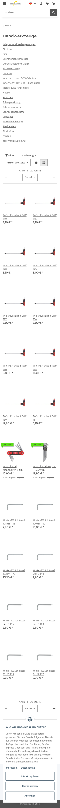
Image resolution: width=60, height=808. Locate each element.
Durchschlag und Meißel (16, 63)
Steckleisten (9, 126)
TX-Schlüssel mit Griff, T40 (15, 367)
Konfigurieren (30, 786)
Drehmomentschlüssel (15, 58)
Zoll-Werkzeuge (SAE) (14, 140)
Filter (11, 155)
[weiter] (54, 177)
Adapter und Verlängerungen (19, 44)
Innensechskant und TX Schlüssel (21, 82)
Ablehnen (30, 795)
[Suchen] (53, 12)
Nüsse (6, 92)
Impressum (12, 767)
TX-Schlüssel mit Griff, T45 (45, 367)
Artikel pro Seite (16, 162)
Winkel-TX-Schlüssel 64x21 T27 (44, 672)
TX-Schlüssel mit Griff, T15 (45, 217)
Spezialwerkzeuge (13, 121)
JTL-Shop (36, 803)
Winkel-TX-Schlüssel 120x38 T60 (44, 521)
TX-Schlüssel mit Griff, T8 (45, 418)
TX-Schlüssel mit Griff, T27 (15, 317)
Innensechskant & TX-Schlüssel (20, 78)
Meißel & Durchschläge (16, 87)
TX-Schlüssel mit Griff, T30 (45, 317)
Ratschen (8, 97)
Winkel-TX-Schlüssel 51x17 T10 (44, 572)
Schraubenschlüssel (14, 111)
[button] (41, 3)
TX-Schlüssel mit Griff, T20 (15, 267)
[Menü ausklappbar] (4, 2)
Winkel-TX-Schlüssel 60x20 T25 (14, 672)
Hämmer (7, 73)
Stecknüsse (9, 131)
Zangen (7, 136)
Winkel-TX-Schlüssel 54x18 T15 (14, 622)
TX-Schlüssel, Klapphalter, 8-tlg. (13, 468)
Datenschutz (28, 767)
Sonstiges (8, 116)
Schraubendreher (12, 107)
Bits (5, 54)
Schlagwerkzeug (12, 102)
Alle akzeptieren (30, 776)
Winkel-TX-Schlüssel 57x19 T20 (44, 622)
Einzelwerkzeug (11, 68)
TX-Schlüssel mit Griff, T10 (15, 217)
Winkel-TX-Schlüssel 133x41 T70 (14, 572)
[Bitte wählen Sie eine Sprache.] (32, 3)
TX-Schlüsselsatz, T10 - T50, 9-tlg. (44, 468)
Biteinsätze (9, 49)
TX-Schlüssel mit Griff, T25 (45, 267)
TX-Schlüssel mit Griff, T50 (15, 418)
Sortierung (28, 155)
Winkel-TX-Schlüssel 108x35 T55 (14, 521)
